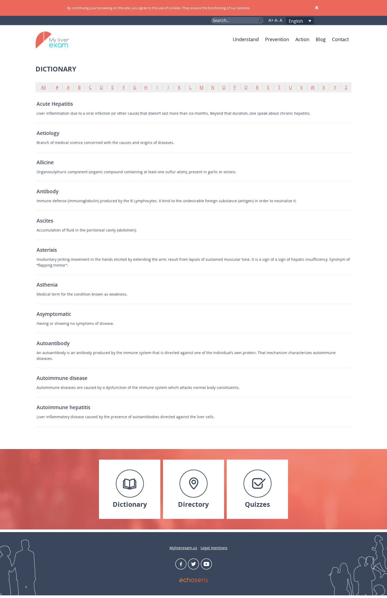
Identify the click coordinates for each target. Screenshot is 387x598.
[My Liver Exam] (61, 39)
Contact (340, 39)
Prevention (277, 39)
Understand (246, 39)
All (43, 87)
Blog (321, 39)
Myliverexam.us (183, 547)
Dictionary (130, 504)
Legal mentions (214, 547)
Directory (193, 504)
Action (302, 39)
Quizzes (257, 504)
